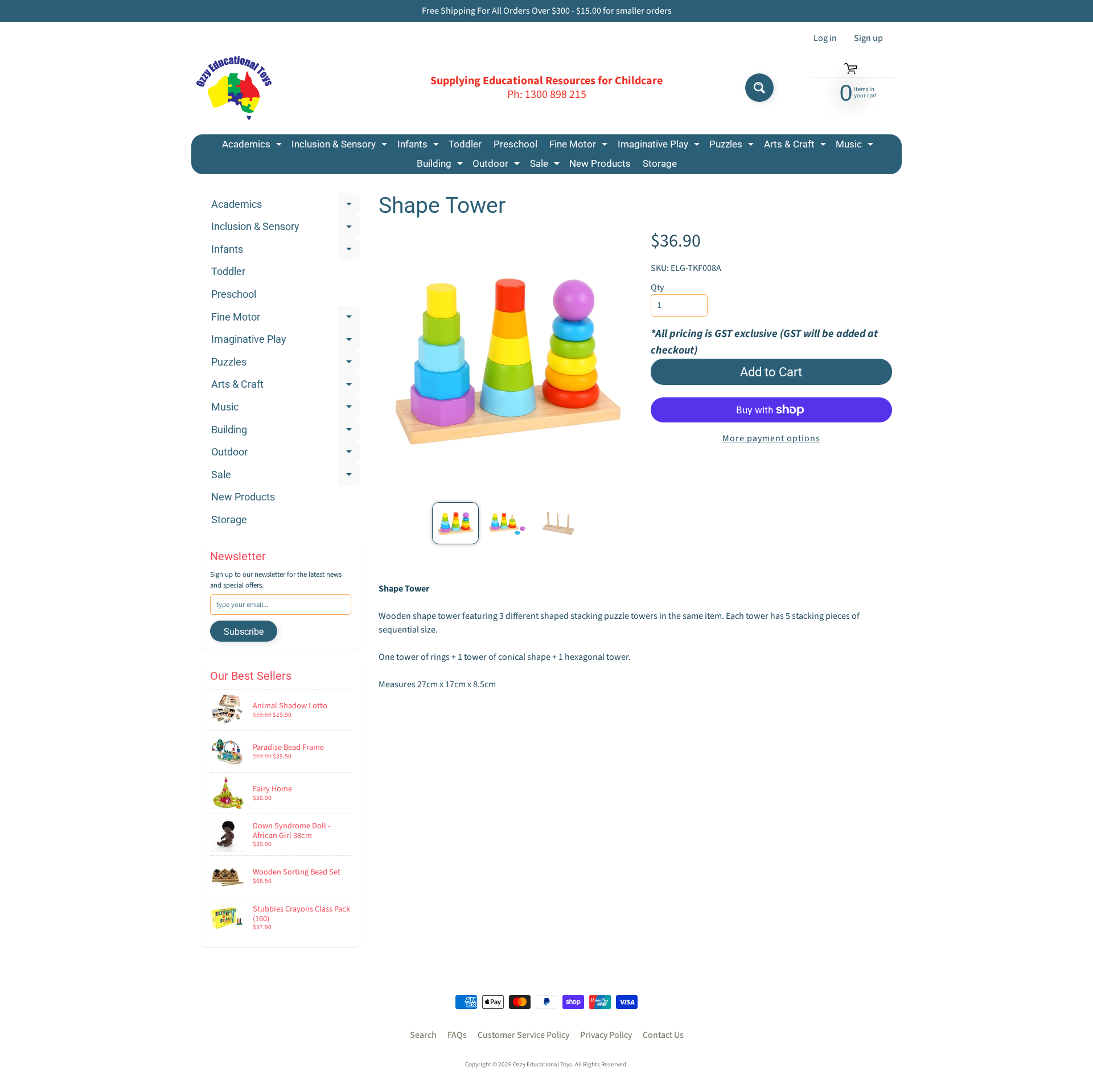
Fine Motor (579, 146)
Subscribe (244, 631)
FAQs (457, 1035)
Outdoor (497, 165)
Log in (825, 38)
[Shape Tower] (455, 523)
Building (441, 165)
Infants (419, 146)
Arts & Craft (796, 146)
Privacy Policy (606, 1035)
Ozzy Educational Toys (542, 1064)
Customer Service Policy (523, 1035)
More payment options (771, 438)
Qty (657, 287)
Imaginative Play (660, 146)
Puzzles (733, 146)
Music (856, 146)
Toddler (465, 144)
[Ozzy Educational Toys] (234, 88)
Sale (546, 165)
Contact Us (663, 1035)
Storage (660, 163)
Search (423, 1035)
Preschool (515, 144)
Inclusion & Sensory (340, 146)
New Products (600, 163)
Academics (253, 146)
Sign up (868, 38)
